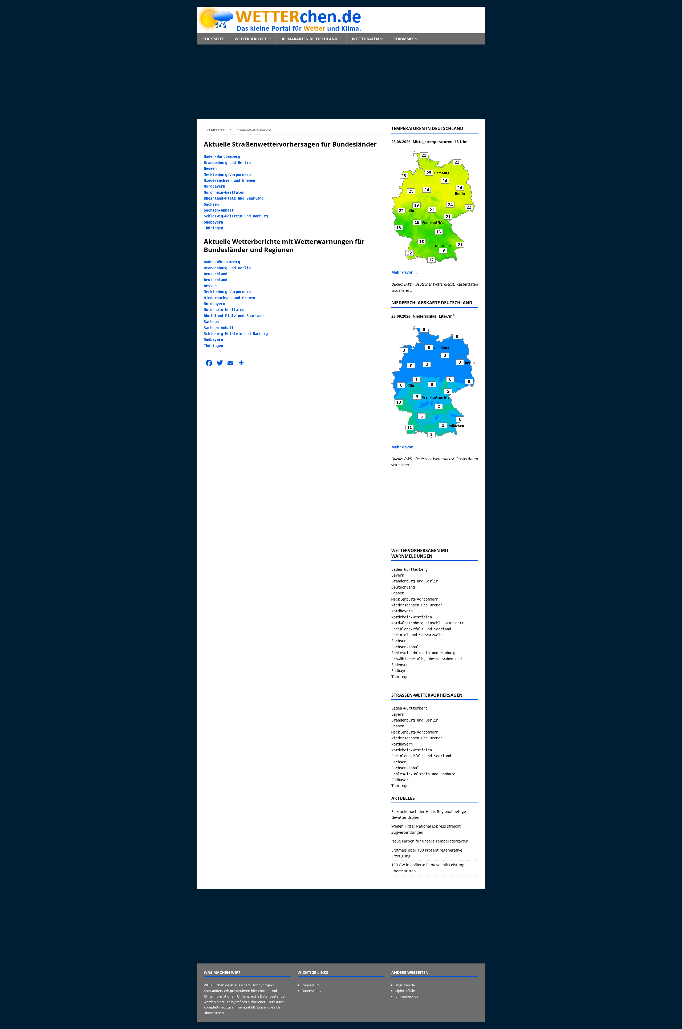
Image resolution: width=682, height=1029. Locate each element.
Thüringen (213, 228)
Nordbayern (214, 186)
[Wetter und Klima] (341, 30)
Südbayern (213, 222)
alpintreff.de (405, 990)
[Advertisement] (341, 81)
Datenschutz (312, 990)
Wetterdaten (365, 38)
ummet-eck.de (406, 996)
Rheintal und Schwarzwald (417, 635)
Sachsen (211, 204)
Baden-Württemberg (222, 156)
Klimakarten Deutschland (309, 38)
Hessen (210, 168)
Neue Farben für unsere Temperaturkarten (429, 841)
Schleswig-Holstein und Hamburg (236, 216)
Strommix (403, 38)
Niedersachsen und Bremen (229, 180)
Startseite (213, 38)
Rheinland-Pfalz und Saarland (233, 198)
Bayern (397, 575)
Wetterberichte (251, 38)
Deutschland (215, 274)
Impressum (311, 985)
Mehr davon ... (404, 272)
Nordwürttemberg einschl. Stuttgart (427, 623)
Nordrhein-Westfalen (224, 192)
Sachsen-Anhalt (219, 210)
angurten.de (405, 985)
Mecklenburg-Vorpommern (227, 174)
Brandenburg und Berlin (227, 162)
